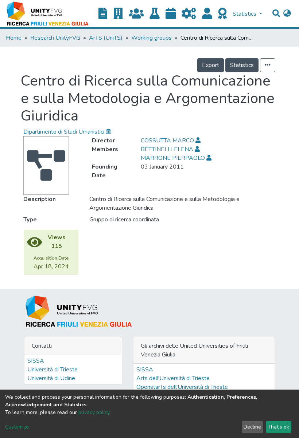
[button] (287, 13)
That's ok (278, 426)
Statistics (242, 65)
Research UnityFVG (55, 38)
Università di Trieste (52, 370)
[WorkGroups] (136, 14)
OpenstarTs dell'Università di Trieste (182, 387)
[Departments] (118, 14)
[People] (207, 14)
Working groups (151, 38)
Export (210, 65)
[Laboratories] (155, 14)
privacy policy (93, 412)
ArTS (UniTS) (106, 38)
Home (14, 38)
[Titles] (103, 14)
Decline (252, 426)
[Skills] (222, 14)
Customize (17, 426)
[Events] (171, 14)
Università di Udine (51, 378)
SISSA (35, 361)
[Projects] (189, 14)
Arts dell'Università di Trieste (173, 378)
